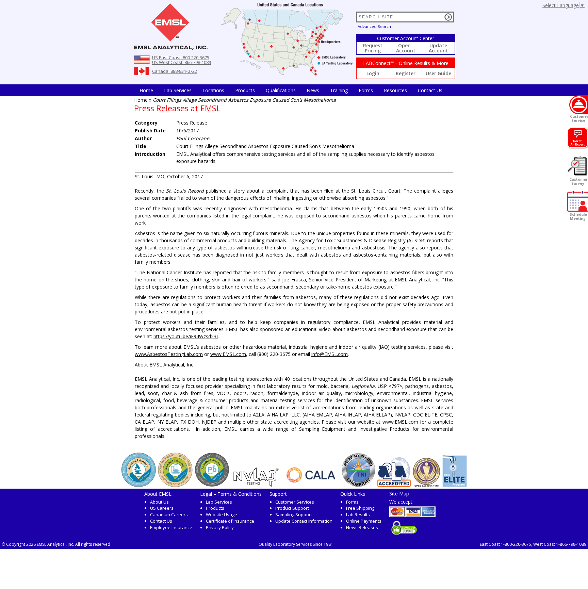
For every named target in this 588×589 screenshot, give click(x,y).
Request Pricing (372, 48)
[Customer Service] (578, 104)
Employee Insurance (171, 527)
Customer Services (294, 502)
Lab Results (358, 514)
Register (405, 73)
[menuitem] (146, 90)
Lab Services (219, 502)
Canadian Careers (169, 514)
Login (372, 73)
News (313, 90)
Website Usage (221, 514)
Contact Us (430, 90)
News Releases (362, 527)
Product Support (292, 508)
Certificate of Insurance (230, 521)
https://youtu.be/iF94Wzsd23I (185, 336)
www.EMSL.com (228, 354)
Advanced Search (374, 26)
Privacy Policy (220, 527)
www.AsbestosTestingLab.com (169, 354)
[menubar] (291, 90)
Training (339, 90)
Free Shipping (360, 508)
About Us (159, 502)
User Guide (438, 73)
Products (245, 90)
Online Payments (363, 521)
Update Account (438, 48)
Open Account (405, 48)
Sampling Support (293, 514)
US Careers (162, 508)
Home (146, 90)
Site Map (399, 493)
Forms (366, 90)
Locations (213, 90)
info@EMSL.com (329, 354)
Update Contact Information (303, 521)
